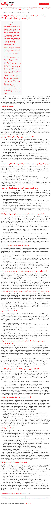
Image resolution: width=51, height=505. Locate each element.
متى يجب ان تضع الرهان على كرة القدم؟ (12, 71)
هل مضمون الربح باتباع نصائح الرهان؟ (11, 69)
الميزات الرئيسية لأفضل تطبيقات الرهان (12, 38)
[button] (36, 3)
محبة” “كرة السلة (7, 62)
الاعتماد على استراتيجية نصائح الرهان (11, 75)
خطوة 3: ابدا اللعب (8, 24)
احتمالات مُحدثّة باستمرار (9, 45)
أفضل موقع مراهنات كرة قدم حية (11, 80)
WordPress (28, 503)
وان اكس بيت (3, 134)
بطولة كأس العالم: (8, 56)
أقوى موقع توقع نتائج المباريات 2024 (11, 57)
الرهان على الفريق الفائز (9, 84)
